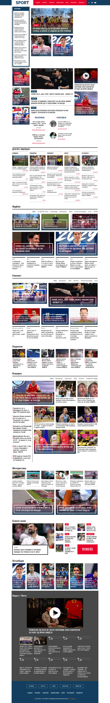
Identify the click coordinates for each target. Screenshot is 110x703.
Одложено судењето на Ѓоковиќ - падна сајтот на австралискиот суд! (88, 177)
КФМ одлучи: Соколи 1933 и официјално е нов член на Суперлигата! (22, 458)
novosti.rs (96, 180)
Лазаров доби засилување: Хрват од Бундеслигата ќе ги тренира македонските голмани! (83, 318)
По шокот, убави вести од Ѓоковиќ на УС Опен (70, 550)
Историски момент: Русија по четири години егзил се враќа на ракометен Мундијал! (91, 334)
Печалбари (73, 2)
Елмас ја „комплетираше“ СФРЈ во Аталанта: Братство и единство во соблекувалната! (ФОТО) (77, 580)
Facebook (89, 2)
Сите (33, 212)
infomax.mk (95, 172)
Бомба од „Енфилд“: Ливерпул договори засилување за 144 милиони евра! (19, 15)
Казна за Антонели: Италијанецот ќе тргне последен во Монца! (33, 509)
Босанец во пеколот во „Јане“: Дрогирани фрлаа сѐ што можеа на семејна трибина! (54, 184)
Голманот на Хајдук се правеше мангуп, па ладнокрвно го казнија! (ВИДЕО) (40, 670)
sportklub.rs (77, 200)
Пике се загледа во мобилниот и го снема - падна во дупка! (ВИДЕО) (26, 670)
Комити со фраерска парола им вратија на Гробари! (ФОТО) (88, 169)
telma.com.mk (25, 170)
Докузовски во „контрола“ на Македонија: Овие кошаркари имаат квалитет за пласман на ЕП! (86, 450)
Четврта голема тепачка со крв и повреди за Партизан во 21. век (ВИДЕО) (37, 169)
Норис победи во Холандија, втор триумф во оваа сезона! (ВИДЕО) (75, 509)
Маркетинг (65, 686)
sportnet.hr (60, 170)
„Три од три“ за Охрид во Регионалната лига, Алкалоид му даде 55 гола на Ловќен (20, 117)
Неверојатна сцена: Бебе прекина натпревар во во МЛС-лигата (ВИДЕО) (18, 363)
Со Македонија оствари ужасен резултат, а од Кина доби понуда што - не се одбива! (37, 188)
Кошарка (51, 2)
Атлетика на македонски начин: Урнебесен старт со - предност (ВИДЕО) (89, 193)
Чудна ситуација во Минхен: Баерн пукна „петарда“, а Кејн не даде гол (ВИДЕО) (91, 265)
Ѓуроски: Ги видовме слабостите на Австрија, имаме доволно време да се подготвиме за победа (51, 102)
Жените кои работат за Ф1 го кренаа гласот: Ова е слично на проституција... (72, 178)
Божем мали (60, 2)
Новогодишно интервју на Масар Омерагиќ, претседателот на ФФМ (54, 650)
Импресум (78, 686)
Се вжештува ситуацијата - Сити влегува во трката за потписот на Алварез (20, 80)
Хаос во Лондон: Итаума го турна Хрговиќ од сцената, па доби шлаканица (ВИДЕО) (20, 43)
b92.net (44, 192)
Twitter (92, 2)
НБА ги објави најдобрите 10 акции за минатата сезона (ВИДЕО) (69, 649)
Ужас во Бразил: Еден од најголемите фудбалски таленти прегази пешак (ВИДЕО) (76, 363)
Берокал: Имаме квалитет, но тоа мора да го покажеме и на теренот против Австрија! (22, 419)
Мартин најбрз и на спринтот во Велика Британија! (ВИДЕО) (90, 482)
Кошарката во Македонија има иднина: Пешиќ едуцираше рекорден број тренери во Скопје (22, 429)
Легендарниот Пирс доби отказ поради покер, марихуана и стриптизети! (37, 197)
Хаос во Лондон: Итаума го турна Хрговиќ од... (70, 528)
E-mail (95, 2)
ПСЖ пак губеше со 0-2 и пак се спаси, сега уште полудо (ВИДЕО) (47, 264)
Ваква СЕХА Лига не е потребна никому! (53, 168)
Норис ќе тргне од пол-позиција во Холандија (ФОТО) (33, 482)
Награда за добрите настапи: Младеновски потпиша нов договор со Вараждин (20, 22)
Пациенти (81, 2)
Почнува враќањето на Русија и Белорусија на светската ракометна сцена (54, 319)
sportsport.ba (60, 187)
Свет (89, 212)
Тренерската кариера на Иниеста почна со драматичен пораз (20, 56)
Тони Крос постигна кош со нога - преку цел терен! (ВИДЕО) (83, 648)
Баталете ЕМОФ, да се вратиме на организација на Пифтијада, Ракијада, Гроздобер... (65, 124)
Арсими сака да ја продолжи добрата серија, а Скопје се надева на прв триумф (20, 30)
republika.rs (43, 172)
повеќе (87, 549)
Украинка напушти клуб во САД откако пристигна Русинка (87, 425)
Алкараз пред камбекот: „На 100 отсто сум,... (92, 528)
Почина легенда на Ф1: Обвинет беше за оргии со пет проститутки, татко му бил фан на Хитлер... (71, 170)
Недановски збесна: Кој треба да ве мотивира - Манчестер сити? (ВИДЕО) (54, 175)
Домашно (63, 212)
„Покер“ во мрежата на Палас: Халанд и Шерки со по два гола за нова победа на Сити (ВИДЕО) (76, 265)
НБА (75, 378)
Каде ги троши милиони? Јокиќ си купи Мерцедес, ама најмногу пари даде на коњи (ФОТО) (37, 178)
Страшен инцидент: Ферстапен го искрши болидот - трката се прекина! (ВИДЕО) (18, 483)
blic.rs (27, 179)
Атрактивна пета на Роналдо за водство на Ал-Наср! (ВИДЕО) (54, 670)
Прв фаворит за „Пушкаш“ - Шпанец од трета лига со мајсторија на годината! (69, 671)
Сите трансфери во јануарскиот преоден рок (18, 191)
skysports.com (25, 194)
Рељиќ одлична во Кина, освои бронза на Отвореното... (92, 539)
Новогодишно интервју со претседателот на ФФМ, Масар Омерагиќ (39, 650)
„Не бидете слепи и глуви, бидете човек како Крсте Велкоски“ (65, 135)
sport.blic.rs (95, 188)
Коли (67, 2)
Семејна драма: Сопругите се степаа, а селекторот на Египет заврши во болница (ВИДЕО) (61, 363)
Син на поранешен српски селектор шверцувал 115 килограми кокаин (18, 175)
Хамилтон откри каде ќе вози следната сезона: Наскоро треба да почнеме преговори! (71, 187)
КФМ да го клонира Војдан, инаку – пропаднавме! (38, 136)
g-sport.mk (60, 194)
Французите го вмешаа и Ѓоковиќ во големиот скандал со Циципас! (89, 185)
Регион (76, 281)
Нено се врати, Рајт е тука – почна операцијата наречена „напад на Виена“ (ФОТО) (22, 449)
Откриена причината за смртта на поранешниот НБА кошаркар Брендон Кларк (65, 425)
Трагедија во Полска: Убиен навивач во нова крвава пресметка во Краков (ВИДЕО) (47, 363)
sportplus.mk (60, 179)
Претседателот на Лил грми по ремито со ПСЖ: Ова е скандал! (20, 62)
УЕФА (96, 212)
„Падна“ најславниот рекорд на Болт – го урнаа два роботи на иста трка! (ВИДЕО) (33, 363)
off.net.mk (96, 197)
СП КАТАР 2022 (43, 212)
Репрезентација (80, 212)
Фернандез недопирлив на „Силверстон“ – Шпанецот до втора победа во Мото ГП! (76, 483)
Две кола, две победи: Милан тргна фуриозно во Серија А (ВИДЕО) (61, 264)
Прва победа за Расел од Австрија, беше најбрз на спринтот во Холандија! (47, 483)
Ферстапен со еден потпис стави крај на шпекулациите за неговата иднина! (61, 483)
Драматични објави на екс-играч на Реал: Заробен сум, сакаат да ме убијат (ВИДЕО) (86, 400)
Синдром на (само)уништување (52, 191)
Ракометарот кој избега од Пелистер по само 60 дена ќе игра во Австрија (25, 319)
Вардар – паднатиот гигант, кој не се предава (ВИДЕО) (20, 168)
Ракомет (44, 2)
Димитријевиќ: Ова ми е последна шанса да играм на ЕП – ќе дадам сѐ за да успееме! (22, 439)
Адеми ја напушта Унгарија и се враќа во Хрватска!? (90, 583)
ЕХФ (69, 281)
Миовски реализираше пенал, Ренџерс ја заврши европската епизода (62, 582)
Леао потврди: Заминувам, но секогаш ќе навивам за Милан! (19, 99)
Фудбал (38, 2)
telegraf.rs (43, 182)
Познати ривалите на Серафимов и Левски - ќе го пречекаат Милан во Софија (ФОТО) (33, 581)
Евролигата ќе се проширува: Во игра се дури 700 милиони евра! (21, 410)
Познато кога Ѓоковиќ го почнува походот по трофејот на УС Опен (20, 36)
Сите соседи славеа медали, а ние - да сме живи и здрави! (38, 123)
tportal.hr (26, 187)
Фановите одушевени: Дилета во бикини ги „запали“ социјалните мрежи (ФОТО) (91, 363)
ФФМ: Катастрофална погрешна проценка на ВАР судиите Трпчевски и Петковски (49, 112)
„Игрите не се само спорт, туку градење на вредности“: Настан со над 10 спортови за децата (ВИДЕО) (26, 651)
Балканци (53, 212)
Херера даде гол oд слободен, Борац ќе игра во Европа (47, 583)
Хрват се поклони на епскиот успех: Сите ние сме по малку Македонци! (19, 184)
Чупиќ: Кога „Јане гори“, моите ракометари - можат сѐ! (52, 94)
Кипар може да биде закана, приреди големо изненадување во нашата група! (65, 400)
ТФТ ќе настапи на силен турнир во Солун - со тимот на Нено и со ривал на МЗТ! (44, 425)
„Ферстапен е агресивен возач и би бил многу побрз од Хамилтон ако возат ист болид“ (72, 196)
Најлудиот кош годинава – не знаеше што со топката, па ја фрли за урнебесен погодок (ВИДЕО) (83, 672)
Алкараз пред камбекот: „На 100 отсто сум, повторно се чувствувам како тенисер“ (20, 50)
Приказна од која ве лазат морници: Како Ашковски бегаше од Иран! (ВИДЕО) (84, 87)
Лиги (70, 212)
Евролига (68, 378)
